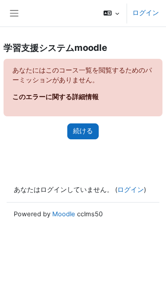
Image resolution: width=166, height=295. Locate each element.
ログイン (145, 13)
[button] (111, 13)
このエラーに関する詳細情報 (55, 97)
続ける (83, 131)
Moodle (63, 214)
